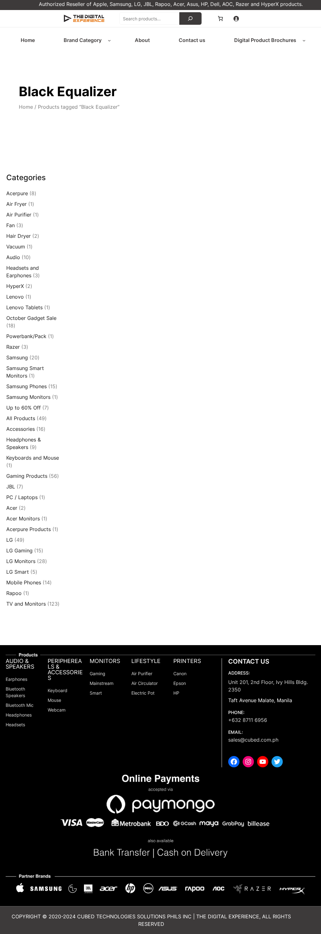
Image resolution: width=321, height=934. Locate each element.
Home (26, 107)
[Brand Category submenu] (109, 40)
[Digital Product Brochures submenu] (304, 40)
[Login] (236, 18)
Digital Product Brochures (265, 40)
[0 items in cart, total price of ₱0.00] (220, 18)
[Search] (190, 18)
